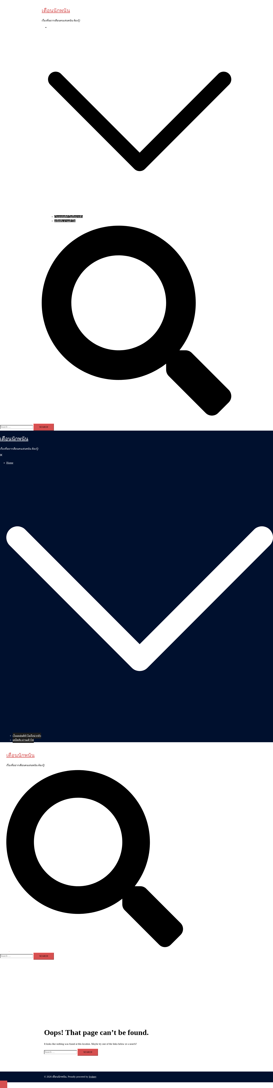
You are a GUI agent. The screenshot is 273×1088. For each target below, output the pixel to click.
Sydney (92, 1076)
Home (51, 27)
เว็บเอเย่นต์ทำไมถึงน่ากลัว (68, 216)
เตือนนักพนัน (56, 10)
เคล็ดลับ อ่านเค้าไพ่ (65, 220)
